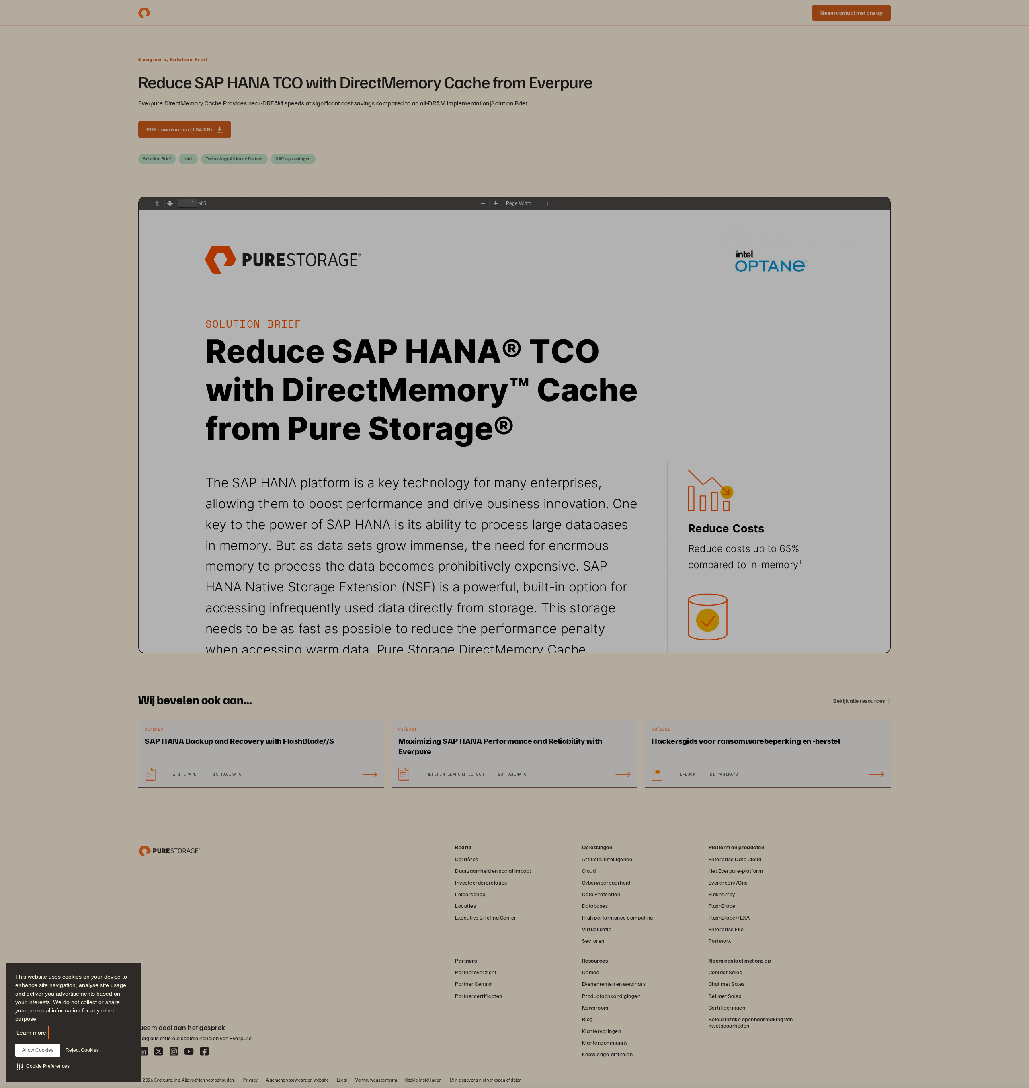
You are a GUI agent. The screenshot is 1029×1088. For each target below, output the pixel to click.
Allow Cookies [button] (37, 1050)
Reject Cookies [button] (82, 1050)
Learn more (31, 1032)
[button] (43, 1066)
